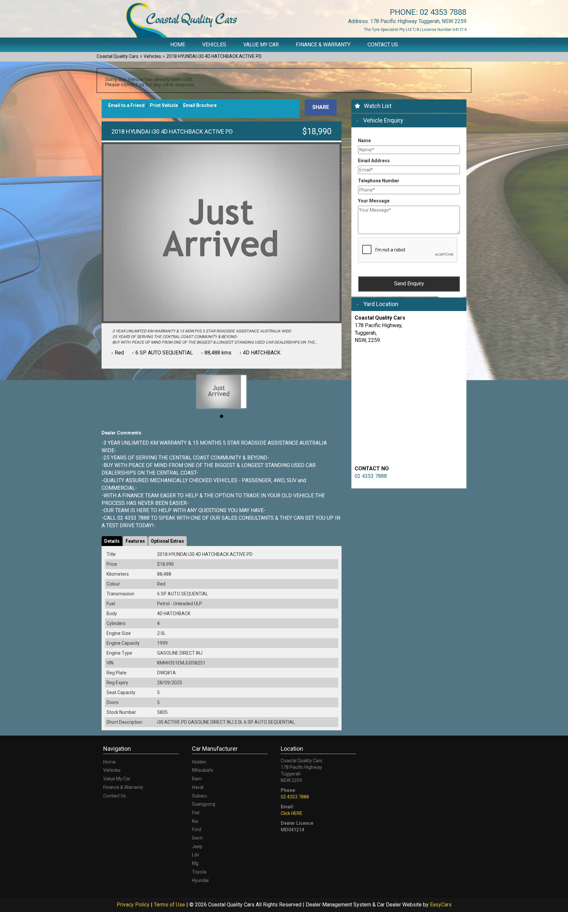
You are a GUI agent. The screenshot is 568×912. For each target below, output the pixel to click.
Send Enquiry (409, 283)
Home (177, 44)
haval (197, 787)
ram (197, 778)
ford (196, 829)
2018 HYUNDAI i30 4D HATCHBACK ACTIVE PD (214, 56)
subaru (199, 795)
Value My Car (261, 44)
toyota (199, 871)
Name (364, 140)
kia (195, 821)
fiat (196, 812)
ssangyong (203, 804)
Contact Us (382, 44)
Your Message (374, 200)
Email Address (374, 160)
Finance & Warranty (323, 44)
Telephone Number (378, 180)
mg (195, 863)
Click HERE (291, 813)
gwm (197, 838)
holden (199, 762)
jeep (197, 846)
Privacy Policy (134, 904)
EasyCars (441, 904)
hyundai (200, 880)
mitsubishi (202, 770)
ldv (195, 854)
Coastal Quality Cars (117, 56)
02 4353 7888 (443, 12)
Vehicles (214, 44)
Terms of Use (170, 904)
